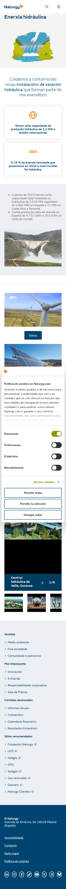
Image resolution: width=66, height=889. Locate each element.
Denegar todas (33, 514)
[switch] (56, 445)
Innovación (15, 671)
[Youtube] (36, 874)
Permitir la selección (33, 503)
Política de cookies (16, 861)
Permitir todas (33, 492)
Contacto (10, 845)
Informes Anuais (18, 708)
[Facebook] (21, 874)
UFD (10, 751)
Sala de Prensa (17, 692)
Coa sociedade (17, 649)
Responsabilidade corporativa (27, 685)
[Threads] (52, 874)
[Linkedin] (6, 874)
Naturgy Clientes (19, 791)
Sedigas (13, 771)
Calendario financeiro (22, 721)
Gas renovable (17, 778)
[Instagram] (14, 874)
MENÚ (59, 7)
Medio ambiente (18, 642)
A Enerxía (14, 678)
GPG (11, 764)
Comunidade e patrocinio (24, 655)
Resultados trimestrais (22, 728)
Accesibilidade (13, 837)
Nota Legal (11, 853)
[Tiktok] (29, 874)
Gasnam (13, 784)
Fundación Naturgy (20, 744)
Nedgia (12, 757)
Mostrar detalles (44, 482)
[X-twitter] (44, 874)
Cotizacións (15, 714)
